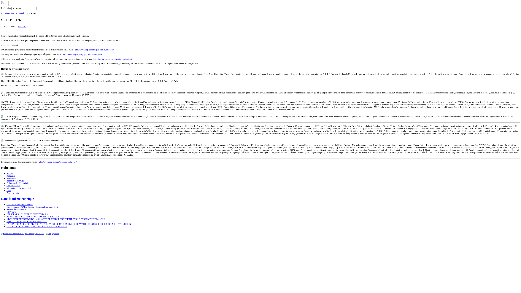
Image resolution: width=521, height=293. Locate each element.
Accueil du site (7, 13)
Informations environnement (19, 188)
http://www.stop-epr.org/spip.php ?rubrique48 (82, 54)
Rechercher (6, 8)
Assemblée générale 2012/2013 (20, 209)
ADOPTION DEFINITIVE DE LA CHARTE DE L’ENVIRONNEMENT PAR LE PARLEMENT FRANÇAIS (56, 219)
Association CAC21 (15, 181)
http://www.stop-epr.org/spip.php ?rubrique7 (58, 162)
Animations (11, 178)
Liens (9, 190)
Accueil (10, 173)
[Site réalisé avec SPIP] (48, 234)
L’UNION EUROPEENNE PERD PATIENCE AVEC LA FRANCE (37, 226)
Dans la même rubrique (17, 198)
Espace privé (39, 234)
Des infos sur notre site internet (20, 204)
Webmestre (22, 27)
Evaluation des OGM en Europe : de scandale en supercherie (33, 207)
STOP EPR (11, 212)
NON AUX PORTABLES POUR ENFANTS (27, 221)
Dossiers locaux (13, 185)
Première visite (13, 193)
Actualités (20, 13)
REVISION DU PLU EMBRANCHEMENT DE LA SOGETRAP (36, 217)
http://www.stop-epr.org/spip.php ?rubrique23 (94, 50)
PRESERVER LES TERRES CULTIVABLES (27, 214)
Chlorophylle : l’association (18, 183)
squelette (55, 234)
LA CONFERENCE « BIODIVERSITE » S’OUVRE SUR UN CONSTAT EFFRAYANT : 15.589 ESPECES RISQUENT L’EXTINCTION (69, 224)
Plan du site (29, 234)
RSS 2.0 (21, 234)
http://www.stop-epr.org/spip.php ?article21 (115, 59)
